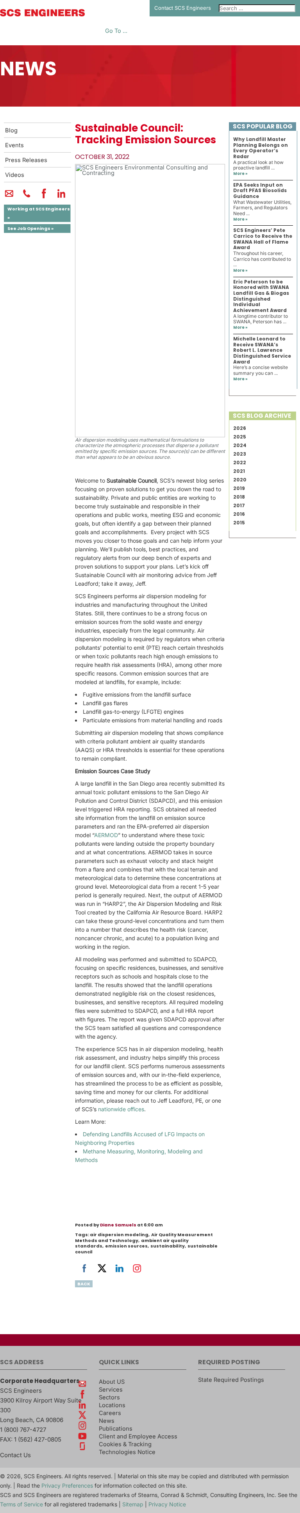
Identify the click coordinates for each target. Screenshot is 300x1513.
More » (240, 173)
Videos (14, 174)
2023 (239, 454)
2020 (239, 479)
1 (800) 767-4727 (23, 1429)
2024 (239, 445)
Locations (112, 1405)
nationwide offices (121, 1109)
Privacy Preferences (67, 1485)
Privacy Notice (167, 1504)
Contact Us (15, 1455)
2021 (239, 471)
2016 (239, 514)
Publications (115, 1428)
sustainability (167, 1246)
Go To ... (116, 31)
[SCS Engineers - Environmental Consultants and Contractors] (42, 14)
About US (112, 1381)
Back (84, 1284)
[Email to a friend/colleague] (9, 196)
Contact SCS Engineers (182, 8)
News (106, 1420)
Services (111, 1389)
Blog (11, 130)
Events (14, 145)
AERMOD (106, 835)
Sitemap (132, 1504)
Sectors (109, 1397)
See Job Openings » (30, 228)
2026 (239, 428)
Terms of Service (21, 1504)
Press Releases (26, 160)
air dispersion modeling (119, 1234)
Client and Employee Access (138, 1436)
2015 (239, 522)
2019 (239, 488)
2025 (239, 436)
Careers (110, 1413)
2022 (239, 462)
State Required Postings (231, 1379)
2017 (239, 505)
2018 (239, 497)
